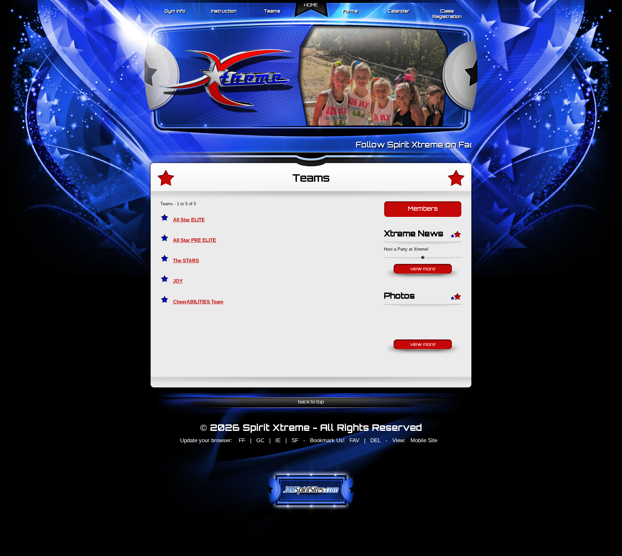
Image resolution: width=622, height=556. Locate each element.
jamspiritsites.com (311, 490)
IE (278, 440)
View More (422, 269)
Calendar (398, 11)
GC (260, 440)
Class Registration (447, 14)
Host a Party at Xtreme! (406, 249)
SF (295, 440)
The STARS (186, 260)
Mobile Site (423, 440)
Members (423, 209)
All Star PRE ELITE (194, 240)
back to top (311, 402)
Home (311, 5)
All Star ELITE (189, 219)
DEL (375, 440)
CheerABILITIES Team (198, 301)
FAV (354, 440)
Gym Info (175, 11)
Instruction (223, 11)
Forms (350, 11)
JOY (178, 281)
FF (242, 440)
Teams (272, 11)
